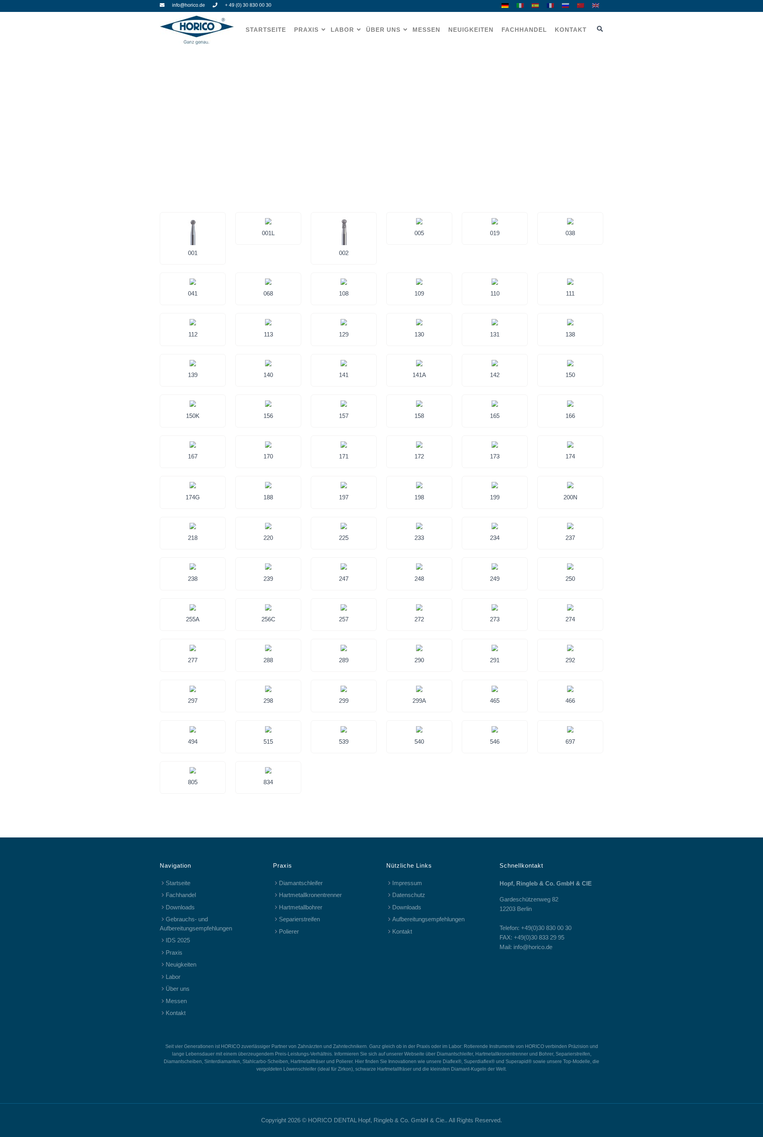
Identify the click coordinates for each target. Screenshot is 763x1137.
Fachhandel (524, 29)
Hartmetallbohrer (300, 907)
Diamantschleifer (301, 883)
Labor (342, 29)
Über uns (383, 29)
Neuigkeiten (471, 29)
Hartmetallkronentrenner (310, 894)
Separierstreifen (299, 919)
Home (358, 105)
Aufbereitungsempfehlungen (428, 919)
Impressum (407, 883)
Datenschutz (408, 894)
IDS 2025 (178, 940)
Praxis (306, 29)
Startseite (266, 29)
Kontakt (571, 29)
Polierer (289, 931)
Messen (426, 29)
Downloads (180, 907)
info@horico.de (188, 5)
